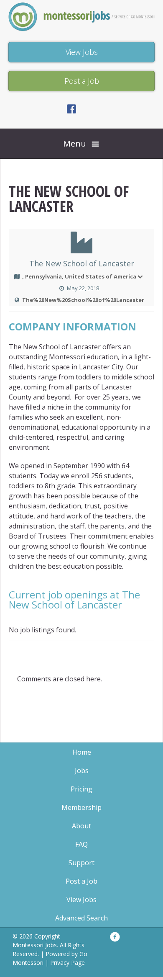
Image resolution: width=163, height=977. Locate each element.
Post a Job (81, 881)
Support (81, 862)
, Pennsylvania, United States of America (79, 276)
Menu (74, 143)
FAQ (81, 844)
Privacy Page (67, 963)
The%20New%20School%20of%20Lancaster (83, 300)
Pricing (81, 789)
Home (81, 752)
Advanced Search (81, 918)
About (81, 825)
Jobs (82, 770)
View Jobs (81, 899)
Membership (81, 807)
